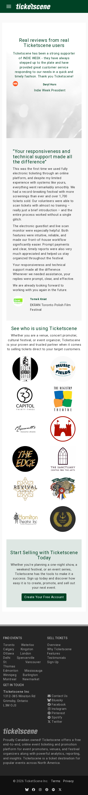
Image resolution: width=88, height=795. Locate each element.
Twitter (56, 721)
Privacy (68, 781)
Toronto (9, 645)
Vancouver (33, 662)
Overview (54, 645)
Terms (55, 781)
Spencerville (26, 657)
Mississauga (34, 670)
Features (53, 653)
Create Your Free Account (44, 597)
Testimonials (56, 657)
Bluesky (57, 700)
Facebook (58, 704)
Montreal (9, 679)
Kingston (27, 649)
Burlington (30, 675)
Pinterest (58, 713)
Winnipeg (9, 675)
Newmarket (31, 679)
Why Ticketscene (59, 649)
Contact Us (59, 696)
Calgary (8, 649)
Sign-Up (53, 662)
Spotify (56, 717)
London (25, 653)
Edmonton (10, 670)
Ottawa (8, 653)
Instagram (59, 709)
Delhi (6, 657)
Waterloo (27, 645)
